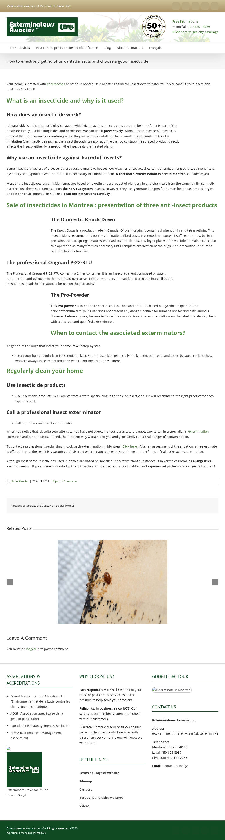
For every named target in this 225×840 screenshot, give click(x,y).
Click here (129, 446)
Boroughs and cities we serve (101, 797)
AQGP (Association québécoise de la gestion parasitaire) (36, 716)
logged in (33, 649)
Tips (55, 481)
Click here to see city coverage (195, 32)
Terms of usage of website (99, 773)
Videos (84, 806)
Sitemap (85, 781)
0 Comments (69, 481)
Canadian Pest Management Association (39, 726)
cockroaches (55, 84)
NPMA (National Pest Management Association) (35, 735)
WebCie (41, 833)
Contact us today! (175, 766)
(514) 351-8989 (199, 27)
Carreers (85, 789)
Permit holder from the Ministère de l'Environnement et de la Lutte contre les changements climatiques (40, 701)
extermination (198, 431)
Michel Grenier (19, 481)
